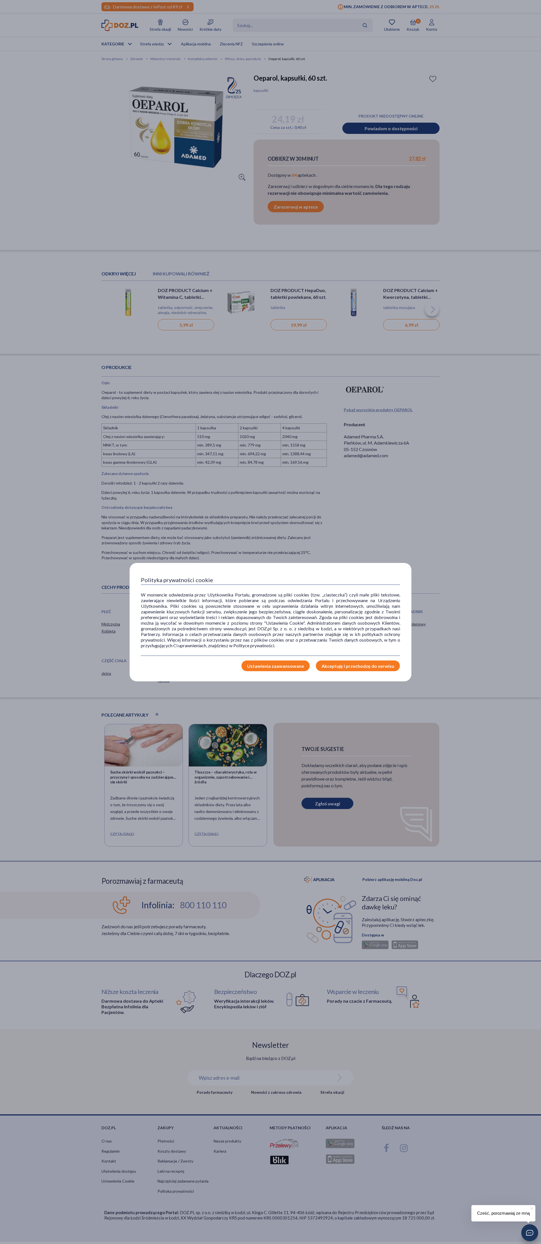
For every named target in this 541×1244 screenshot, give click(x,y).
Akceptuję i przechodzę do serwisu (358, 666)
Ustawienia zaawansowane (275, 666)
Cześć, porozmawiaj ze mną (503, 1213)
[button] (529, 1232)
